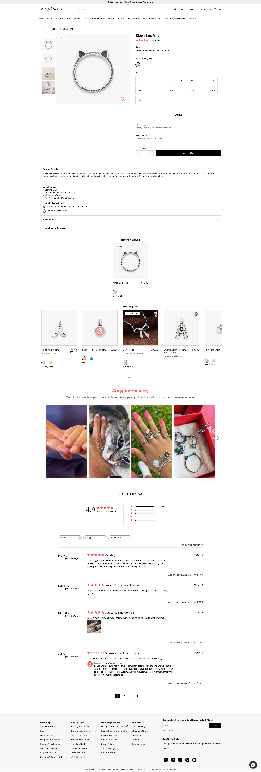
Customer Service (48, 726)
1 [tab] (129, 378)
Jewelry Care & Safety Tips (83, 730)
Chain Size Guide (79, 735)
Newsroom (137, 735)
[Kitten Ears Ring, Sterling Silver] (115, 292)
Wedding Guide (78, 757)
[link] (120, 18)
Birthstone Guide (79, 748)
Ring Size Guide (78, 743)
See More (100, 358)
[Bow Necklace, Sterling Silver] (125, 362)
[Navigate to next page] (150, 696)
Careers (135, 739)
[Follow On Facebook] (180, 760)
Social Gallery (107, 743)
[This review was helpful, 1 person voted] (195, 574)
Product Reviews (109, 739)
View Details (147, 2)
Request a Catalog (49, 752)
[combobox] (127, 9)
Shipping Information (50, 739)
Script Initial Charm (50, 349)
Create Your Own (109, 735)
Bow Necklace (130, 349)
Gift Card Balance (48, 748)
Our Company (138, 726)
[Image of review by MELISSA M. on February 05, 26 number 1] (94, 626)
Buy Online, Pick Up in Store (114, 730)
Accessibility (142, 769)
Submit (215, 725)
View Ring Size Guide (57, 210)
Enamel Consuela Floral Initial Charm (175, 351)
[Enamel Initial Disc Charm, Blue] (91, 358)
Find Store (163, 138)
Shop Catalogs (108, 748)
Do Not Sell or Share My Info (108, 769)
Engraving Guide (78, 752)
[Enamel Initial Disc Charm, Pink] (84, 358)
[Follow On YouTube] (194, 760)
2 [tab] (131, 378)
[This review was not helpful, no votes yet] (200, 574)
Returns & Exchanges (50, 743)
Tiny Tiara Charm (213, 349)
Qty (144, 148)
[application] (85, 71)
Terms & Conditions (128, 769)
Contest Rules (138, 743)
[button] (204, 8)
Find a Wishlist (108, 752)
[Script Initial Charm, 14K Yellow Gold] (50, 362)
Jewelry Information (80, 726)
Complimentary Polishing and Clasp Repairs (67, 206)
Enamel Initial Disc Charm (94, 349)
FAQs (42, 730)
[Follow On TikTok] (173, 760)
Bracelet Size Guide (80, 739)
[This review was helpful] (195, 642)
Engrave (178, 114)
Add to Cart (188, 153)
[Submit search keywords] (176, 9)
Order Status (46, 735)
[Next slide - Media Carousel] (218, 438)
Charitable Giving (140, 730)
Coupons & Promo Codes (52, 757)
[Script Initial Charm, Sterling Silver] (43, 362)
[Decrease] (150, 153)
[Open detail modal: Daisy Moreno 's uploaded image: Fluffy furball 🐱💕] (109, 441)
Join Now (166, 748)
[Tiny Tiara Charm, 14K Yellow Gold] (213, 360)
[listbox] (48, 67)
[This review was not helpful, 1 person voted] (200, 683)
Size (137, 73)
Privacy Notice (167, 730)
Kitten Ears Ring (120, 282)
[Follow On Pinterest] (187, 760)
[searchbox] (67, 538)
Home (43, 28)
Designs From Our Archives (114, 726)
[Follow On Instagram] (166, 760)
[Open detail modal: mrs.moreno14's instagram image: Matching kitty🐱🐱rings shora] (66, 441)
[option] (48, 44)
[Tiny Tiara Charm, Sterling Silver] (207, 360)
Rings (52, 28)
